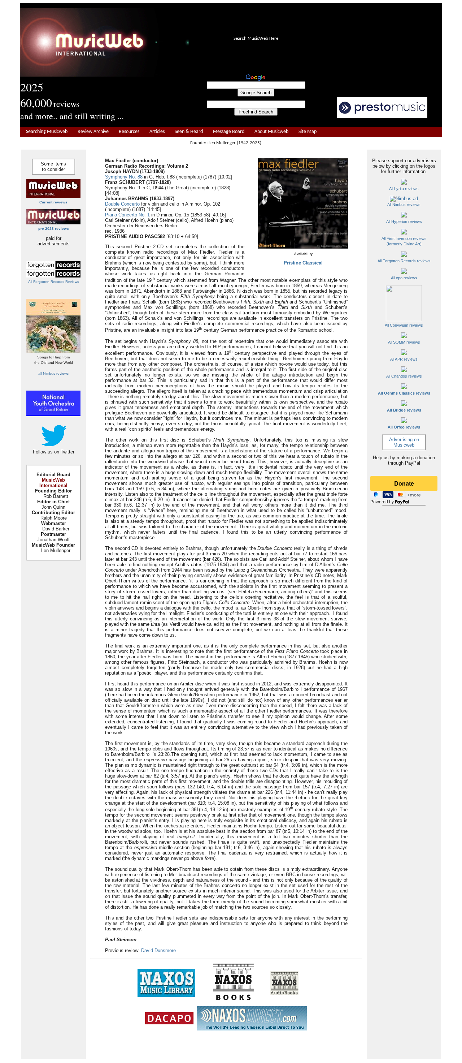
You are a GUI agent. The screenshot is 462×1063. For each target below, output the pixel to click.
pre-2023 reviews (53, 229)
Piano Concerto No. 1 (127, 215)
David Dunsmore (158, 950)
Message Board (228, 131)
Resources (129, 131)
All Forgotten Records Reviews (53, 282)
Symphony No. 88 (124, 177)
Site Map (307, 131)
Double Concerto (122, 204)
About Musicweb (271, 131)
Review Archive (93, 131)
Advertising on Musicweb (404, 442)
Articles (157, 131)
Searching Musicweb (46, 131)
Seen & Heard (189, 131)
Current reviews (53, 202)
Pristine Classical (303, 263)
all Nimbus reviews (53, 373)
